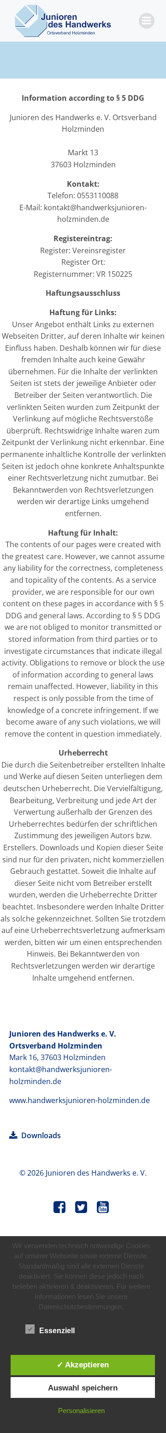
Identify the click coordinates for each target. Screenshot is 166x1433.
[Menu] (146, 21)
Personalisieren (81, 1411)
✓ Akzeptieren (83, 1364)
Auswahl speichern (83, 1388)
